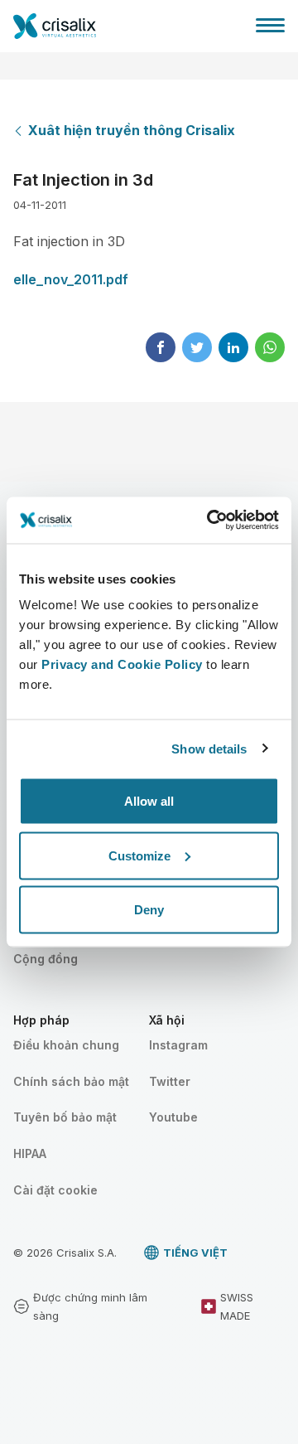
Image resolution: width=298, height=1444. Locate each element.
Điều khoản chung (66, 1045)
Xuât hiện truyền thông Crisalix (131, 130)
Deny (149, 910)
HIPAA (29, 1153)
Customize (139, 855)
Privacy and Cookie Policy (122, 664)
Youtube (173, 1117)
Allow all (149, 801)
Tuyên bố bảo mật (65, 1117)
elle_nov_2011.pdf (70, 279)
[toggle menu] (270, 24)
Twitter (169, 1081)
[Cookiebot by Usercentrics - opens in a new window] (210, 520)
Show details (209, 748)
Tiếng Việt (195, 1252)
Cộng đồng (45, 959)
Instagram (178, 1045)
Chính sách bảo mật (71, 1081)
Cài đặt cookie (55, 1190)
